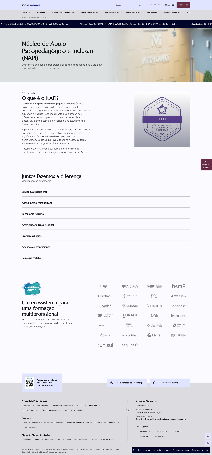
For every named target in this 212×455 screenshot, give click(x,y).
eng (154, 5)
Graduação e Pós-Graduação (148, 412)
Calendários (26, 440)
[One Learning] (154, 296)
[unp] (105, 316)
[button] (208, 436)
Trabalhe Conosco (93, 423)
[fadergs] (129, 286)
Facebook (143, 431)
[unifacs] (129, 306)
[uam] (178, 296)
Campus (80, 406)
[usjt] (129, 345)
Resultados (49, 440)
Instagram (160, 431)
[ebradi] (129, 316)
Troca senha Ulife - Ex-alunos (103, 440)
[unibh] (105, 306)
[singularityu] (178, 325)
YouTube (158, 436)
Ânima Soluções (110, 423)
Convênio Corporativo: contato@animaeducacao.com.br (161, 419)
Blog (188, 12)
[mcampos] (154, 325)
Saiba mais (196, 450)
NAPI (59, 440)
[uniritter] (178, 335)
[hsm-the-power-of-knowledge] (178, 316)
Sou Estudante (131, 12)
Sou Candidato (110, 12)
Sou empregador (28, 427)
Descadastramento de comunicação (56, 410)
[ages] (105, 286)
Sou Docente (152, 12)
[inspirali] (105, 296)
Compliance (92, 406)
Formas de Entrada (88, 12)
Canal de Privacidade (30, 410)
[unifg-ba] (154, 335)
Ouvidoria (78, 410)
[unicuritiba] (129, 335)
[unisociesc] (178, 306)
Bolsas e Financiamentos (61, 12)
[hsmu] (178, 286)
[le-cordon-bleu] (129, 296)
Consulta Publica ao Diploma (76, 440)
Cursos (24, 12)
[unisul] (105, 345)
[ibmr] (105, 325)
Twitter (142, 436)
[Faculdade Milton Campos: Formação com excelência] (31, 4)
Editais (37, 440)
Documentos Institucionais (63, 406)
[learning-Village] (129, 325)
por (149, 5)
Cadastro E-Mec (42, 406)
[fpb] (154, 286)
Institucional (26, 406)
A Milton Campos (170, 12)
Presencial (41, 12)
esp (159, 5)
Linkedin (177, 431)
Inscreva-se (183, 5)
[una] (105, 335)
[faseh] (154, 316)
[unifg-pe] (154, 306)
